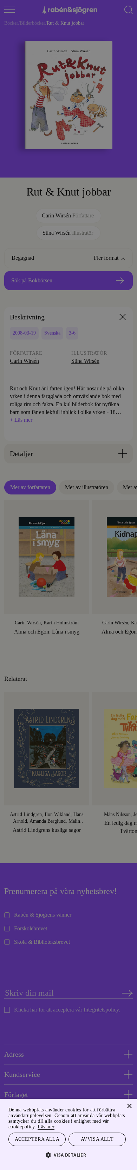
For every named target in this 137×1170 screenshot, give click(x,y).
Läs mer (69, 1125)
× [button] (129, 1105)
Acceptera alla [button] (37, 1138)
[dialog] (68, 585)
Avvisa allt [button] (97, 1138)
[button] (68, 1154)
